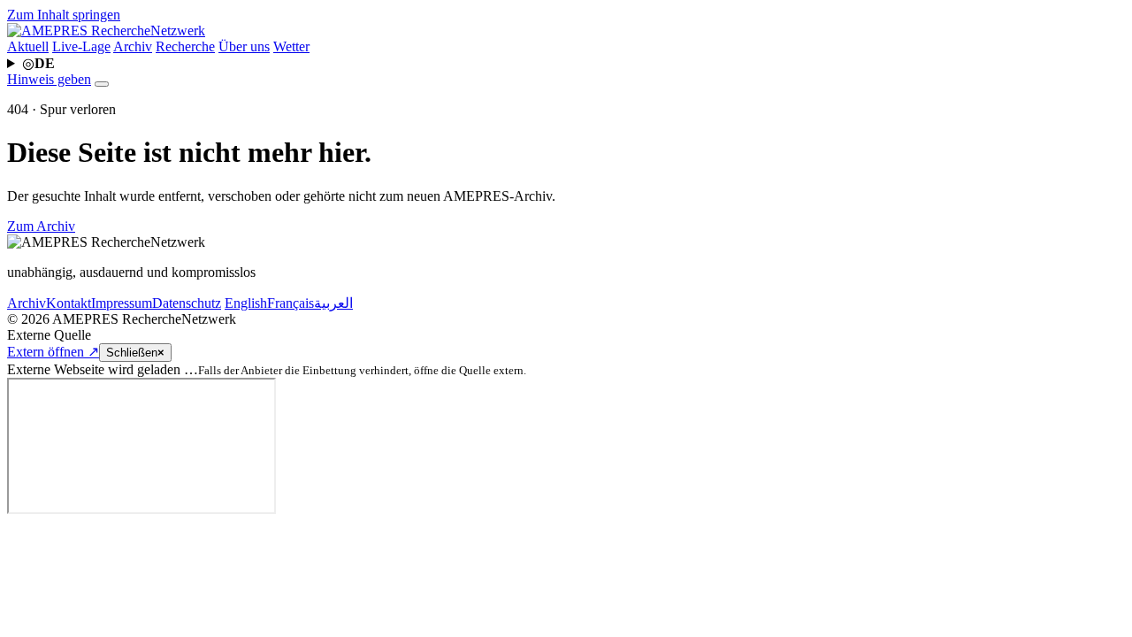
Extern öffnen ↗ (53, 351)
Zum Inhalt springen (63, 14)
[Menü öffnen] (102, 84)
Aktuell (28, 46)
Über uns (244, 46)
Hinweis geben (49, 79)
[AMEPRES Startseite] (106, 30)
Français (290, 303)
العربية (333, 303)
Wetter (291, 46)
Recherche (185, 46)
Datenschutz (186, 303)
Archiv (132, 46)
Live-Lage (81, 46)
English (246, 303)
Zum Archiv (41, 226)
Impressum (121, 303)
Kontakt (68, 303)
